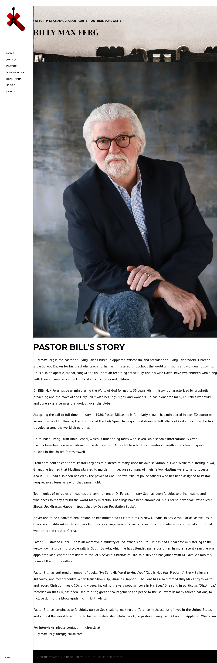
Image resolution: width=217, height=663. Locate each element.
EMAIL (9, 657)
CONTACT (12, 91)
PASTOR (11, 66)
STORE (10, 85)
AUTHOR (11, 59)
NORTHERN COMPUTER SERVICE (103, 657)
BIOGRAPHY (14, 78)
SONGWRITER (15, 72)
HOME (10, 53)
